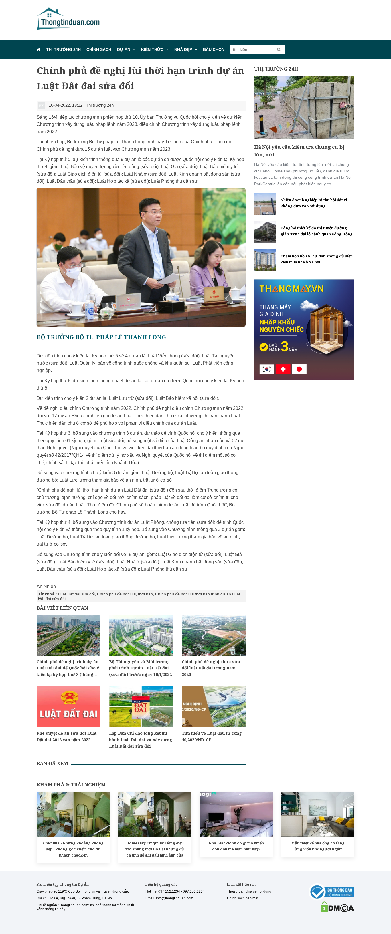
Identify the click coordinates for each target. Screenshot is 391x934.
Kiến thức (152, 49)
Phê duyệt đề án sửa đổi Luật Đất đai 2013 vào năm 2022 (66, 736)
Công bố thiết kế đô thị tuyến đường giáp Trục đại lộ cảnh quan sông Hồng (317, 231)
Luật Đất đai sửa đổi (76, 594)
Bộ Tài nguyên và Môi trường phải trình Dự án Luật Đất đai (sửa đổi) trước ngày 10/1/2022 (140, 668)
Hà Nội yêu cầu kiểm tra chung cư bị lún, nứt (299, 151)
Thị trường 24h (63, 49)
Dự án (123, 49)
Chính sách (98, 49)
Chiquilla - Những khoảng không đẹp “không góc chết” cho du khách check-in (73, 849)
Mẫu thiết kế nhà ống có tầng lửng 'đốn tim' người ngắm (318, 846)
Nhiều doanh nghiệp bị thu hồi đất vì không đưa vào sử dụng (314, 202)
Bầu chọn (213, 49)
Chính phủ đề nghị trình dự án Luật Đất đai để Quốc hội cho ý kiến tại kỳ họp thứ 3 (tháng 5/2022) (68, 668)
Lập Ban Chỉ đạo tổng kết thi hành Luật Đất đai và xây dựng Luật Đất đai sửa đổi (140, 739)
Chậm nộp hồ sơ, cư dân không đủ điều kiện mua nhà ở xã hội (317, 259)
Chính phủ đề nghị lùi (116, 594)
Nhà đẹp (183, 49)
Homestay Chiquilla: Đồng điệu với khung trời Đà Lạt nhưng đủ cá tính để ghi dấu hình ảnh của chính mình (154, 849)
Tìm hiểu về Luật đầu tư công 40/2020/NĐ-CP (212, 736)
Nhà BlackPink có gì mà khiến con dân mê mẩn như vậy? (236, 846)
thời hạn (145, 594)
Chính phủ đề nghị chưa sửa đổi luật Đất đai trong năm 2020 (211, 668)
